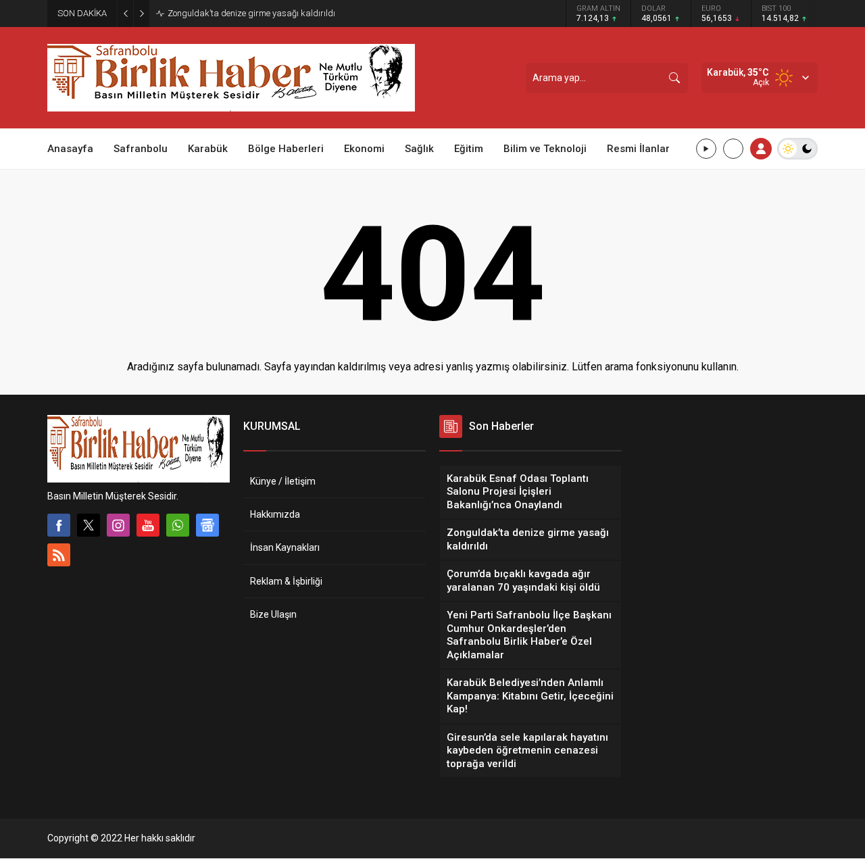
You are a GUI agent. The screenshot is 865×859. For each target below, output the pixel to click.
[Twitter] (88, 525)
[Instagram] (118, 525)
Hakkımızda (275, 514)
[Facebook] (58, 525)
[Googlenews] (207, 525)
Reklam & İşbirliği (286, 581)
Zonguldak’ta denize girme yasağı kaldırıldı (251, 13)
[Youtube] (148, 525)
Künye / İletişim (283, 481)
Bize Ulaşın (273, 614)
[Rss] (58, 554)
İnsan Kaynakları (285, 547)
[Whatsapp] (177, 525)
